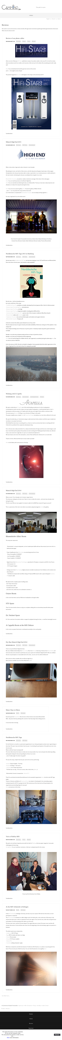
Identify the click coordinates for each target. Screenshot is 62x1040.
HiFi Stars (20, 61)
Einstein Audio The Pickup (12, 309)
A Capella (19, 407)
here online (18, 74)
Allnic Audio (21, 552)
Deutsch (53, 19)
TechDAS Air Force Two (11, 305)
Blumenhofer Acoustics (11, 179)
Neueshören (17, 716)
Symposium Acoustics (11, 317)
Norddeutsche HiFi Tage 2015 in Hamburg (20, 254)
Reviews (7, 1008)
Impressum (20, 1005)
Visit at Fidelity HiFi (13, 836)
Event (17, 713)
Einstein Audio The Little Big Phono (14, 307)
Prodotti (3, 1008)
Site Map (39, 1005)
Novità (31, 1018)
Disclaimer (29, 1005)
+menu (31, 15)
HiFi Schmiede (12, 913)
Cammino (20, 315)
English (48, 19)
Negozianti (31, 1028)
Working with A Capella (14, 394)
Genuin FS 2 (26, 773)
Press (29, 41)
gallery (35, 769)
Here (7, 68)
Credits (43, 1005)
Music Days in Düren (13, 710)
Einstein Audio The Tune (11, 311)
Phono (24, 41)
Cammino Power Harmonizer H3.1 (14, 313)
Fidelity (33, 843)
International (32, 145)
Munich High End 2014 (13, 490)
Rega (7, 935)
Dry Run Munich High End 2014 (16, 642)
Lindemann (8, 933)
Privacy (34, 1005)
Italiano (59, 19)
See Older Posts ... (6, 995)
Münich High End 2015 (13, 142)
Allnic (34, 650)
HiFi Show (25, 145)
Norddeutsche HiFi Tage (20, 260)
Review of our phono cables (15, 38)
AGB (25, 1005)
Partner (42, 397)
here (9, 70)
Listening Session (34, 397)
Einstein (16, 413)
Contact (47, 1005)
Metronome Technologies (21, 562)
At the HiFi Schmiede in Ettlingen (17, 907)
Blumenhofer (51, 650)
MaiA (22, 415)
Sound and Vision (25, 781)
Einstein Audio (9, 315)
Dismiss (57, 1034)
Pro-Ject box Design (29, 415)
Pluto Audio (18, 570)
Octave (8, 937)
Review (33, 41)
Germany (18, 41)
